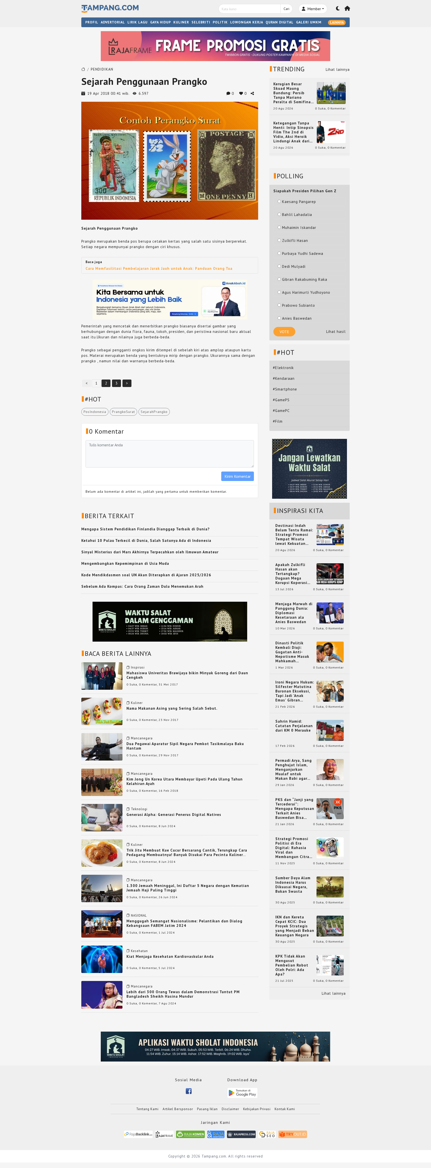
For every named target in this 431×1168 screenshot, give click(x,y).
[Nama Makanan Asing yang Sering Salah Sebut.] (101, 711)
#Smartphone (285, 389)
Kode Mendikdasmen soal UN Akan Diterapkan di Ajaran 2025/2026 (146, 575)
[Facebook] (189, 1090)
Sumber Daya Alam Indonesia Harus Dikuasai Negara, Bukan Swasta (293, 885)
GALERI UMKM (309, 22)
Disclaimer (230, 1109)
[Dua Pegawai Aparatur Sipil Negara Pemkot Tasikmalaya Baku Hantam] (101, 746)
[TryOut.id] (292, 1134)
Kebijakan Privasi (257, 1109)
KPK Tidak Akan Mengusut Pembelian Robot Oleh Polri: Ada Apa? (291, 965)
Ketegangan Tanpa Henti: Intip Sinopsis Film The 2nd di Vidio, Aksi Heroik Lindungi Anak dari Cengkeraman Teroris (293, 132)
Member (313, 8)
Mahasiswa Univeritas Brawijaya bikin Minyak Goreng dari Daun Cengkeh (187, 675)
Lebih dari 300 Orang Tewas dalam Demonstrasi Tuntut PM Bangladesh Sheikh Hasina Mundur (183, 994)
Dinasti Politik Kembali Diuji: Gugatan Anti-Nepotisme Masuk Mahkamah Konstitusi (292, 652)
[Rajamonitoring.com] (215, 1134)
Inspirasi (138, 667)
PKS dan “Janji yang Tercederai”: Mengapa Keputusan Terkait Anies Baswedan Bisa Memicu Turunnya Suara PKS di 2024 (294, 808)
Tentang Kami (147, 1109)
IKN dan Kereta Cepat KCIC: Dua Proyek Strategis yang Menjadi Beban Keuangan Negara (294, 926)
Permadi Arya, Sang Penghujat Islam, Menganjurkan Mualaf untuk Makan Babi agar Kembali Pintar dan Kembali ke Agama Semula (293, 769)
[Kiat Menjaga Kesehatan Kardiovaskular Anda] (101, 959)
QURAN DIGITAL (280, 22)
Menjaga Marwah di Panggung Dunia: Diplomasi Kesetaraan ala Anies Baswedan (294, 613)
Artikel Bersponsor (178, 1109)
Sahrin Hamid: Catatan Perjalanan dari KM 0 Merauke (294, 726)
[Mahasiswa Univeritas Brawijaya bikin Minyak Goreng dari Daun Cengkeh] (101, 675)
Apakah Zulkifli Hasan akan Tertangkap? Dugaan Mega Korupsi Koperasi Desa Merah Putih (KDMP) (292, 574)
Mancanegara (142, 738)
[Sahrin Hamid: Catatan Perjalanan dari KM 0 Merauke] (330, 730)
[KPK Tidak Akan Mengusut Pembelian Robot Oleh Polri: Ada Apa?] (330, 965)
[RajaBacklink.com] (138, 1134)
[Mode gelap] (338, 8)
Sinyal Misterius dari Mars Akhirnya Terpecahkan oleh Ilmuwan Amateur (149, 552)
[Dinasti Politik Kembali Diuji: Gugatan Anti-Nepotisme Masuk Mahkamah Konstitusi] (330, 651)
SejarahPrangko (154, 411)
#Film (278, 421)
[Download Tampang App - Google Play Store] (242, 1092)
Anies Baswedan (297, 318)
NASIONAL (139, 915)
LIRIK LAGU (137, 22)
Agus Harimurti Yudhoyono (306, 292)
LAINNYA (337, 22)
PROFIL (91, 22)
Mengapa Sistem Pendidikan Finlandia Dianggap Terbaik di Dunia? (145, 529)
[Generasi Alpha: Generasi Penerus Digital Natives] (101, 817)
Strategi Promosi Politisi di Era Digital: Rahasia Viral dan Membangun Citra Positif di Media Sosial (292, 848)
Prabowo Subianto (298, 305)
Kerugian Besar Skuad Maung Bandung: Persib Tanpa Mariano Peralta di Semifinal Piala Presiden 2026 (292, 93)
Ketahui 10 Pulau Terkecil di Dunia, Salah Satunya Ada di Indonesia (146, 540)
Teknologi (139, 809)
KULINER (181, 22)
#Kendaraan (284, 378)
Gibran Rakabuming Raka (304, 279)
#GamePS (281, 399)
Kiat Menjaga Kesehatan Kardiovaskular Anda (170, 956)
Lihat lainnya (338, 69)
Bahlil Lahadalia (297, 214)
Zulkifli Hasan (295, 240)
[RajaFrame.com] (164, 1134)
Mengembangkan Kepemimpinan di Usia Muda (125, 563)
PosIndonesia (95, 411)
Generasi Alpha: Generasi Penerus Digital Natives (173, 814)
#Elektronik (283, 367)
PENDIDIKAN (102, 69)
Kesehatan (139, 951)
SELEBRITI (201, 22)
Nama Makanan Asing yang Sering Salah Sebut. (171, 708)
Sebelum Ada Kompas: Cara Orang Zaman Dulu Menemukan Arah (142, 586)
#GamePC (281, 410)
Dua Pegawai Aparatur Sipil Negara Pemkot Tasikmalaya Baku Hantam (185, 746)
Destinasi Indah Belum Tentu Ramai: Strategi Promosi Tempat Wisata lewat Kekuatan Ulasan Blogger (294, 534)
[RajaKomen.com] (190, 1134)
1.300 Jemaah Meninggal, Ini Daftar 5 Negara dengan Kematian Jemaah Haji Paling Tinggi (187, 887)
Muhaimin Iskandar (299, 227)
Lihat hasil (336, 331)
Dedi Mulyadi (294, 266)
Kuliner (137, 703)
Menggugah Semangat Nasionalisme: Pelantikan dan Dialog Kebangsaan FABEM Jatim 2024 (184, 923)
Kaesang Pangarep (299, 201)
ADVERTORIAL (113, 22)
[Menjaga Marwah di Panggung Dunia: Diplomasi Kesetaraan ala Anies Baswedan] (330, 612)
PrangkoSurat (123, 411)
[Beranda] (347, 8)
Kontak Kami (285, 1109)
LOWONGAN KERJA (246, 22)
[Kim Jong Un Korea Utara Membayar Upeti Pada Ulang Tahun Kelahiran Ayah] (101, 781)
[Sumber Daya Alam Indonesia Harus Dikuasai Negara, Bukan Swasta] (330, 886)
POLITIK (220, 22)
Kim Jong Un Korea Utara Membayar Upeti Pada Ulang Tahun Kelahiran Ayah (184, 781)
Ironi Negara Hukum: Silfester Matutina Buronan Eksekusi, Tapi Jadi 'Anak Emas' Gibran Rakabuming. (294, 691)
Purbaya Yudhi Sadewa (302, 253)
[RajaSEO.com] (267, 1134)
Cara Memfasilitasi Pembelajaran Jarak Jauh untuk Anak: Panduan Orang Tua (159, 268)
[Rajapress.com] (241, 1134)
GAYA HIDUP (160, 22)
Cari (286, 8)
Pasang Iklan (207, 1109)
